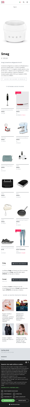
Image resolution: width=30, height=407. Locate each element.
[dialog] (15, 383)
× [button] (28, 362)
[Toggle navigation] (27, 2)
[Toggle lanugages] (20, 2)
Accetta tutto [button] (8, 400)
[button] (15, 387)
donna (2, 359)
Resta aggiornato (20, 263)
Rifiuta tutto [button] (22, 400)
